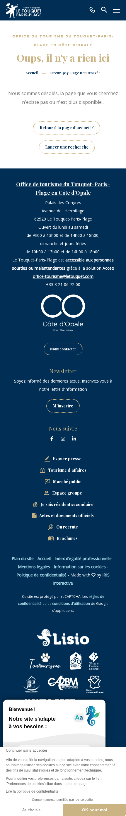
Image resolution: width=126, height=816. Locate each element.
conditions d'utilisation (71, 603)
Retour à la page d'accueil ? (67, 127)
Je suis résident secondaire (67, 504)
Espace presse (67, 459)
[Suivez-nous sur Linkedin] (74, 438)
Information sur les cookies (80, 566)
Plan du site (23, 558)
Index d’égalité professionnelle (83, 558)
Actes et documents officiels (66, 515)
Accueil (31, 72)
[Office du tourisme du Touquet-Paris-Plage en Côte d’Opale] (23, 10)
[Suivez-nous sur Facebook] (51, 438)
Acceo (108, 268)
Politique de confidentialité (41, 575)
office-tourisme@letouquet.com (63, 276)
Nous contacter (63, 349)
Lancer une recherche (66, 147)
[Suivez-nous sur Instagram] (63, 438)
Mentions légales (34, 566)
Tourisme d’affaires (67, 470)
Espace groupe (67, 493)
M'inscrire (63, 406)
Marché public (67, 481)
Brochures (67, 538)
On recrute (67, 527)
